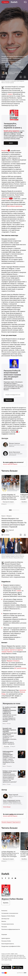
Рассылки (4, 926)
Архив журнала (5, 938)
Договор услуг (5, 918)
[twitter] (2, 878)
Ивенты (3, 921)
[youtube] (15, 878)
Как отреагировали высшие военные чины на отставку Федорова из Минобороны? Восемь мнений (9, 714)
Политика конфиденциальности (10, 929)
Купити (11, 143)
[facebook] (5, 878)
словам (18, 590)
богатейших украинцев (14, 206)
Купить (5, 903)
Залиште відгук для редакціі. (10, 464)
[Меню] (25, 2)
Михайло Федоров (6, 822)
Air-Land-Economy (20, 668)
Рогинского (5, 198)
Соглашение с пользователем (9, 913)
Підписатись (9, 400)
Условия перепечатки (7, 924)
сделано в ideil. (22, 972)
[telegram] (12, 878)
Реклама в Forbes (6, 941)
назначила (22, 690)
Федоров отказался (13, 660)
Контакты (4, 910)
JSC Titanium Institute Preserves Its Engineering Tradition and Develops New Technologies (10, 497)
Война (4, 723)
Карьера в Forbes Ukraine (8, 916)
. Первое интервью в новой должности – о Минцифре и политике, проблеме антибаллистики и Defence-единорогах (10, 736)
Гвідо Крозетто (16, 822)
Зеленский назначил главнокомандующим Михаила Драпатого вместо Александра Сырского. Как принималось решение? (10, 776)
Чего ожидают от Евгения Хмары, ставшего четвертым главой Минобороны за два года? (9, 758)
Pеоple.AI (4, 150)
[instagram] (8, 878)
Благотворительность (7, 943)
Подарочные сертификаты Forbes (10, 946)
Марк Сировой (10, 530)
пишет (10, 94)
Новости (3, 53)
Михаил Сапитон (13, 72)
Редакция (4, 934)
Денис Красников (14, 452)
